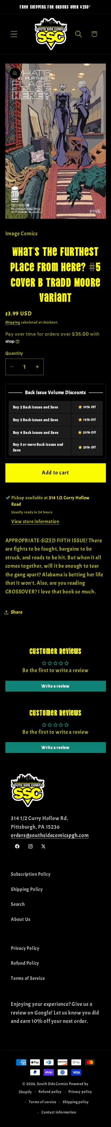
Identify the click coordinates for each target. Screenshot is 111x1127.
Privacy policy (80, 1091)
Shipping (12, 322)
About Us (20, 919)
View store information (35, 521)
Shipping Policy (27, 889)
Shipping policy (76, 1101)
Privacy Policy (25, 948)
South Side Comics (52, 1083)
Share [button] (17, 612)
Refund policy (50, 1091)
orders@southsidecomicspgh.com (50, 835)
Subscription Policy (31, 874)
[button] (14, 34)
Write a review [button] (55, 686)
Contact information (58, 1112)
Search (18, 904)
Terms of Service (28, 978)
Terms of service (42, 1101)
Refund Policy (25, 963)
